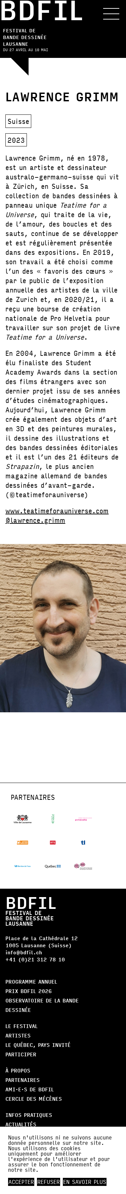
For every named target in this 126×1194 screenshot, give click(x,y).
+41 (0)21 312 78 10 (35, 959)
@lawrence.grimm (35, 519)
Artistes (18, 1035)
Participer (20, 1054)
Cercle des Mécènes (33, 1098)
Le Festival (21, 1026)
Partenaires (22, 1080)
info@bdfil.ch (23, 952)
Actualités (20, 1124)
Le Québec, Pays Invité (38, 1045)
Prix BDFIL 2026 (28, 991)
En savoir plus (84, 1182)
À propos (17, 1070)
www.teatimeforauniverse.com (57, 510)
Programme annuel (31, 981)
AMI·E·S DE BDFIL (29, 1089)
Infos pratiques (28, 1115)
